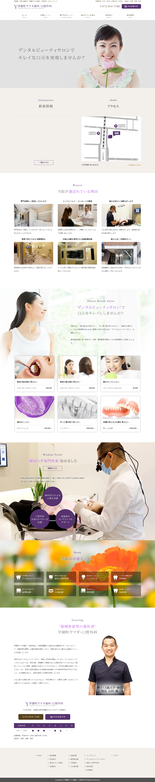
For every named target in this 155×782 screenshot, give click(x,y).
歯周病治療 (74, 759)
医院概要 (53, 755)
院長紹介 (53, 759)
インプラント (91, 755)
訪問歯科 (89, 770)
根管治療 (89, 766)
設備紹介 (53, 766)
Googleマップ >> (135, 165)
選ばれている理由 (56, 763)
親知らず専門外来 (92, 763)
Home (39, 755)
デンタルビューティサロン (96, 759)
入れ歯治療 (74, 766)
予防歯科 (73, 763)
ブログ (116, 755)
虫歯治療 (73, 755)
